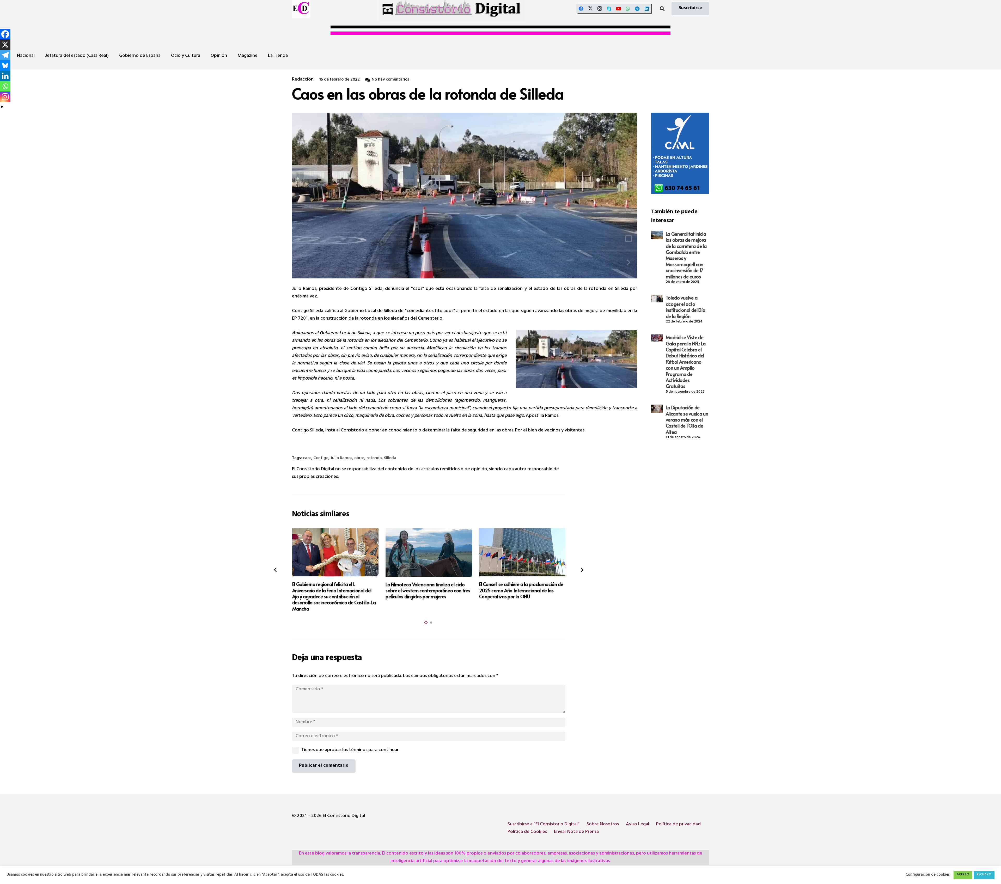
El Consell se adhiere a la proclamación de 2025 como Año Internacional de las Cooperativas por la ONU (521, 590)
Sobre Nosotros (603, 824)
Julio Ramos (341, 458)
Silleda (390, 458)
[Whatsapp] (5, 86)
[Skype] (609, 8)
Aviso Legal (637, 824)
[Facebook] (581, 8)
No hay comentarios (390, 80)
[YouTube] (618, 8)
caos (307, 458)
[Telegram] (637, 8)
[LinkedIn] (646, 8)
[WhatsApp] (628, 8)
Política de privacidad (678, 824)
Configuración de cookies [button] (928, 875)
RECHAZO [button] (984, 875)
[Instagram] (600, 8)
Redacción (303, 80)
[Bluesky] (5, 65)
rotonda (374, 458)
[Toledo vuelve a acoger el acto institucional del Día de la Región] (657, 299)
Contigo (320, 458)
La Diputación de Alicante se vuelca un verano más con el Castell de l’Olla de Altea (687, 419)
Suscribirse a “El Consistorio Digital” (543, 824)
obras (359, 458)
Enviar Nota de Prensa (576, 832)
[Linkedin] (5, 76)
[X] (590, 8)
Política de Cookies (527, 832)
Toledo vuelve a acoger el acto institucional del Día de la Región (685, 307)
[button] (662, 8)
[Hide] (2, 107)
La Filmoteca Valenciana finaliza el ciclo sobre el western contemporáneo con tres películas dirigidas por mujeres (428, 590)
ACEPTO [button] (963, 875)
